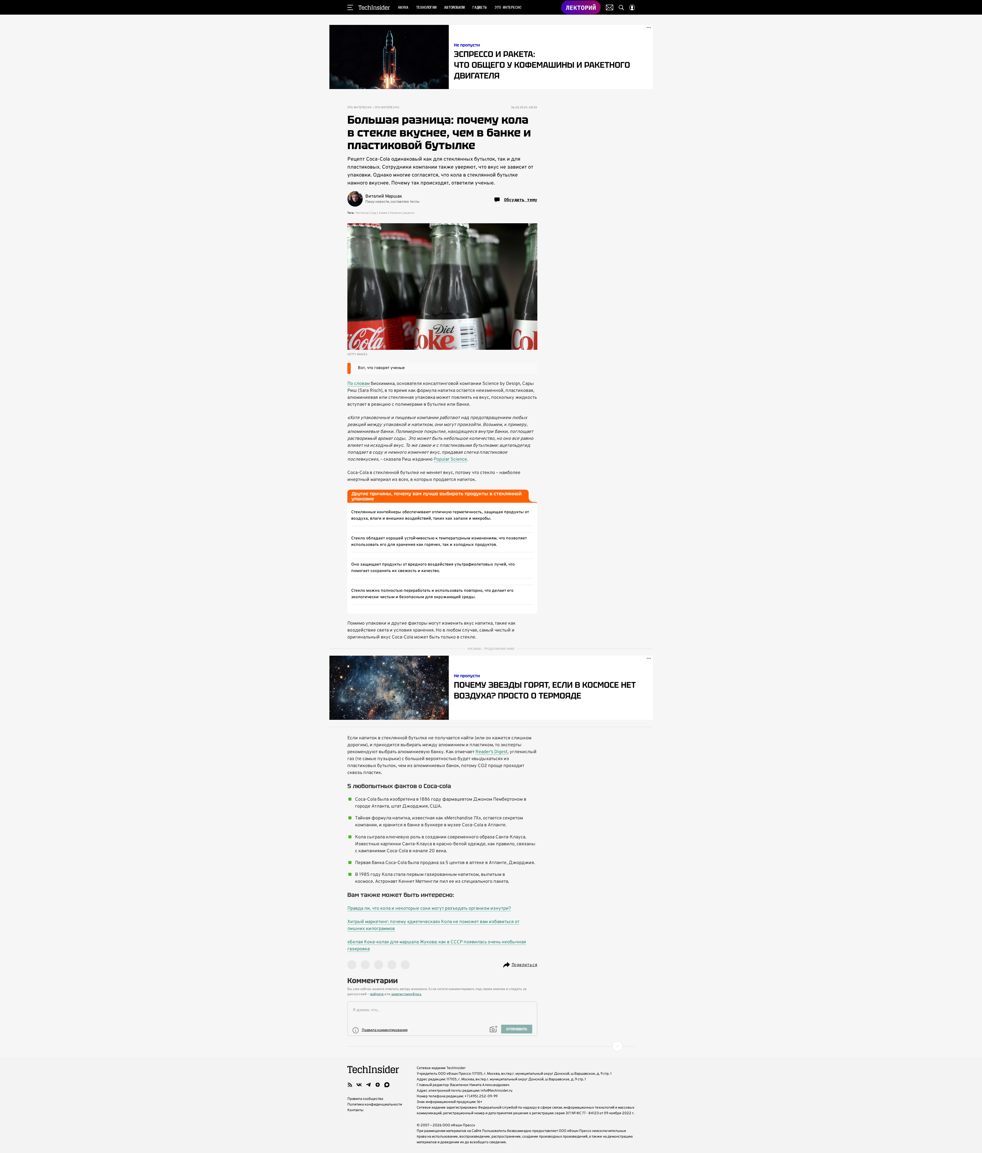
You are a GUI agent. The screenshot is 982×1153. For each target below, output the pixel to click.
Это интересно (359, 107)
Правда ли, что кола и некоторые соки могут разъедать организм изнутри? (429, 909)
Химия (383, 213)
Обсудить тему (520, 199)
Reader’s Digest (491, 752)
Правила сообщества (365, 1099)
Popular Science (450, 459)
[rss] (349, 1084)
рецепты (409, 213)
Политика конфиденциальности (374, 1104)
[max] (386, 1084)
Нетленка (362, 213)
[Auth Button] (632, 7)
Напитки (395, 213)
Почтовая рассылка (609, 7)
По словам (359, 384)
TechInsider (374, 7)
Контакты (355, 1110)
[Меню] (350, 7)
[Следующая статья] (491, 1046)
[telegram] (368, 1084)
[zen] (377, 1084)
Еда (373, 213)
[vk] (359, 1084)
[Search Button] (621, 7)
